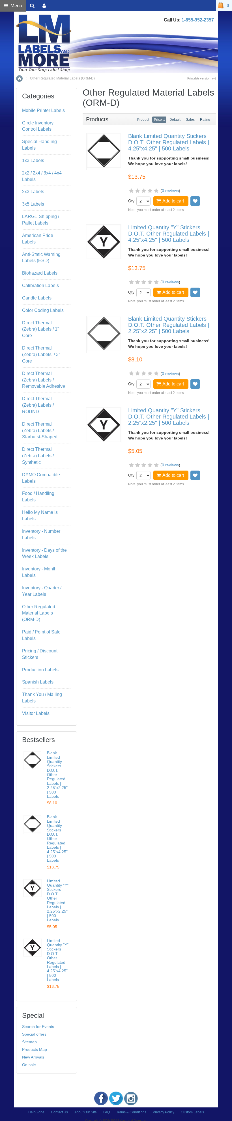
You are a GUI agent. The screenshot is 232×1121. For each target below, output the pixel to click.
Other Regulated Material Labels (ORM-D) (38, 613)
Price (158, 120)
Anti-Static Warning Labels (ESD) (41, 257)
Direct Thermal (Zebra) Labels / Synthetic (38, 456)
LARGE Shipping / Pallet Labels (40, 219)
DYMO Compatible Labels (41, 478)
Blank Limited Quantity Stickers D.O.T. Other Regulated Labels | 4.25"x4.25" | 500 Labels (168, 142)
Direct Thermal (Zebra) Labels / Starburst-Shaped (39, 430)
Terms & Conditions (131, 1112)
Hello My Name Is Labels (40, 515)
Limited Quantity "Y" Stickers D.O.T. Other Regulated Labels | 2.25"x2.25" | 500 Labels (168, 416)
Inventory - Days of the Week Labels (44, 553)
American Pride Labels (37, 238)
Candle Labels (36, 298)
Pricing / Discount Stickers (39, 654)
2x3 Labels (33, 191)
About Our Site (85, 1112)
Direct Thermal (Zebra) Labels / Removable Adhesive (43, 380)
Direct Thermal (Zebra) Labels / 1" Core (40, 329)
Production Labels (40, 669)
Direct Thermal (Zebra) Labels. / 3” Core (41, 354)
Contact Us (59, 1112)
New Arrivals (33, 1057)
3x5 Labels (33, 204)
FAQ (106, 1112)
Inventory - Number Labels (41, 534)
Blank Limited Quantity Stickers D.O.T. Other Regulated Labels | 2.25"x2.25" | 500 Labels (168, 325)
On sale (29, 1064)
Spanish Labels (37, 682)
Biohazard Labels (39, 273)
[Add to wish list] (195, 201)
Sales (190, 120)
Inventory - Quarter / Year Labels (41, 591)
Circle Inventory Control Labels (37, 126)
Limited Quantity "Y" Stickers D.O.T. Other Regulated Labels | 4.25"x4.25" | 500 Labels (168, 233)
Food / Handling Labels (38, 496)
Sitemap (29, 1042)
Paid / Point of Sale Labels (41, 635)
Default (175, 120)
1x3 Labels (33, 160)
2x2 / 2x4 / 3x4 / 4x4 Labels (42, 176)
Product (143, 120)
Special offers (34, 1034)
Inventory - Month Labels (39, 572)
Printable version (198, 78)
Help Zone (36, 1112)
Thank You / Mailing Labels (42, 697)
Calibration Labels (40, 285)
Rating (205, 120)
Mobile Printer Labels (43, 110)
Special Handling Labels (39, 144)
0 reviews (170, 190)
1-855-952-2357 (198, 20)
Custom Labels (192, 1112)
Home (19, 78)
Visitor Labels (36, 713)
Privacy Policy (163, 1112)
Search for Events (38, 1026)
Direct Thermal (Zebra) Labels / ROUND (38, 405)
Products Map (34, 1049)
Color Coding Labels (43, 310)
